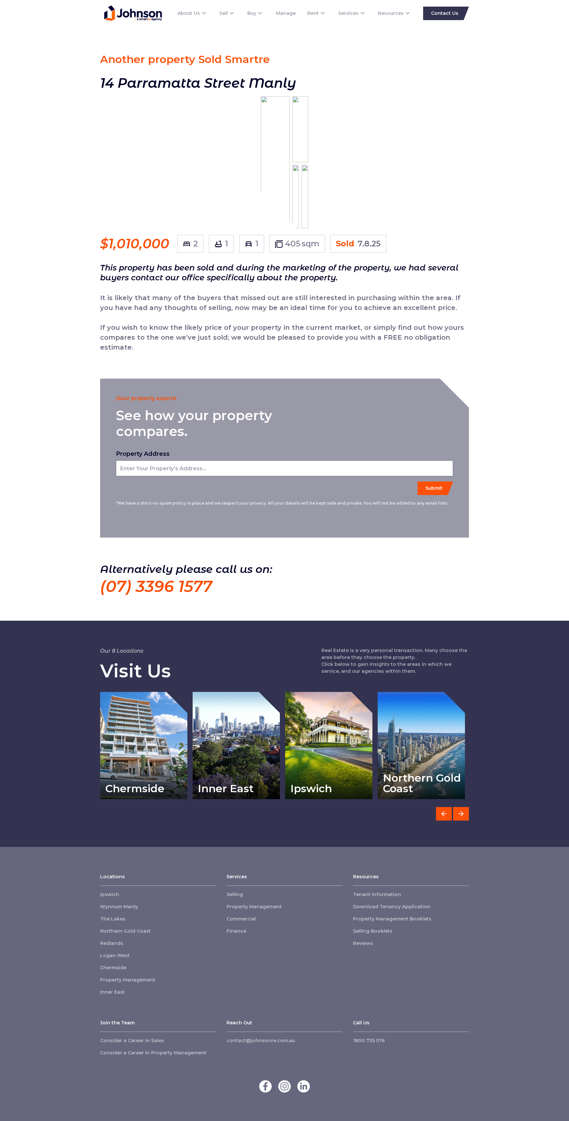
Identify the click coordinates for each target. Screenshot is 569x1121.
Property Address (143, 453)
